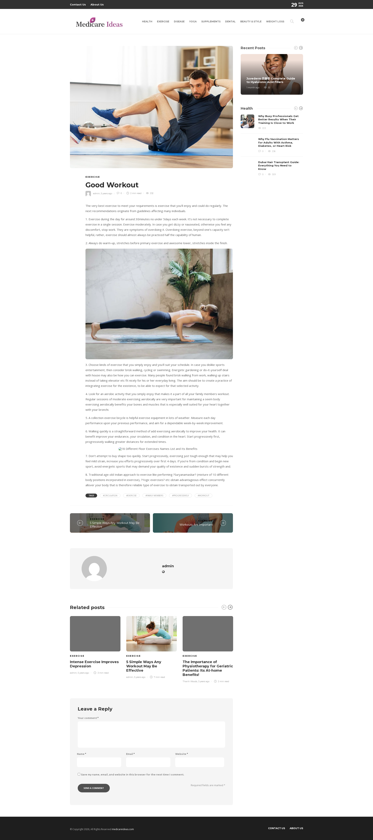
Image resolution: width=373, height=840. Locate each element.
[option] (95, 644)
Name (81, 754)
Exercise (163, 21)
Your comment (88, 718)
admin (96, 193)
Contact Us (78, 4)
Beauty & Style (250, 21)
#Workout (203, 495)
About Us (97, 4)
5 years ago (106, 193)
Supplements (210, 21)
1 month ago (253, 87)
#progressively (180, 495)
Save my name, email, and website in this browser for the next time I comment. (132, 774)
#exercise (131, 495)
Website (181, 754)
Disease (179, 21)
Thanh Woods (190, 681)
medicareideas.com (123, 829)
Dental (230, 21)
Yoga (193, 21)
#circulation (110, 495)
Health (147, 21)
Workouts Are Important (196, 524)
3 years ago (203, 681)
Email (130, 754)
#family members (154, 495)
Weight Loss (275, 21)
